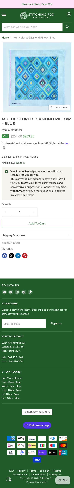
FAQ (11, 470)
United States (35, 411)
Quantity (6, 204)
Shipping (44, 470)
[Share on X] (11, 255)
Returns (57, 470)
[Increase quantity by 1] (33, 212)
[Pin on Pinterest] (24, 255)
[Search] (67, 27)
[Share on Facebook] (4, 255)
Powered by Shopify (37, 482)
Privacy (22, 470)
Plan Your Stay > (11, 350)
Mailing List (55, 474)
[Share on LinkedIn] (18, 255)
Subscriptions (20, 474)
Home (5, 37)
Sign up (56, 323)
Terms (32, 470)
